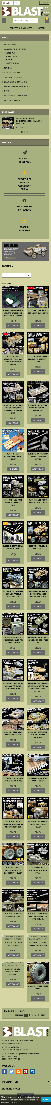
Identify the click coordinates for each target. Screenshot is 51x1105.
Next (44, 1015)
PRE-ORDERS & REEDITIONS (15, 96)
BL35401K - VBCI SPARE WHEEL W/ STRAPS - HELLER (38, 824)
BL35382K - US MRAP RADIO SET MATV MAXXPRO (13, 971)
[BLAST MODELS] (25, 11)
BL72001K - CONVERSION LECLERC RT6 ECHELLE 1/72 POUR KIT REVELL (13, 313)
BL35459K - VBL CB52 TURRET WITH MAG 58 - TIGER (13, 502)
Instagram (32, 1071)
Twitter (11, 1071)
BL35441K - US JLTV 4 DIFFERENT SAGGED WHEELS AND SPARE (38, 594)
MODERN (8, 60)
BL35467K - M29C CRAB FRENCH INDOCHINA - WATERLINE (37, 407)
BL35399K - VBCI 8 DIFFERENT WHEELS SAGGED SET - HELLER (13, 870)
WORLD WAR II (11, 56)
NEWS (6, 91)
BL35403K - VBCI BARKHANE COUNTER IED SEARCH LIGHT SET (13, 824)
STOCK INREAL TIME (24, 229)
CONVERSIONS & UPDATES (15, 49)
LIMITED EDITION (12, 63)
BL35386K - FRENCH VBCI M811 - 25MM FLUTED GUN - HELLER (38, 916)
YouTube (25, 1071)
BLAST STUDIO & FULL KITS (15, 82)
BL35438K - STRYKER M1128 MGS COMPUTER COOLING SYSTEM (13, 640)
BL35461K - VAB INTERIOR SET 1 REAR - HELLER (13, 456)
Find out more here (8, 1102)
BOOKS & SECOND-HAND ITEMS (17, 86)
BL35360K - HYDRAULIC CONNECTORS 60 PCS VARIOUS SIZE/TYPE (29, 121)
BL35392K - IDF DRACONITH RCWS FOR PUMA (38, 870)
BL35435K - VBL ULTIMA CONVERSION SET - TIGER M (37, 640)
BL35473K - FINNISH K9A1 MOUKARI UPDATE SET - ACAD (37, 359)
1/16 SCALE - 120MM (13, 77)
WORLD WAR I (10, 53)
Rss (18, 1071)
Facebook (4, 1071)
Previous (18, 1015)
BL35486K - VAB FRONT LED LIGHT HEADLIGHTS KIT (38, 313)
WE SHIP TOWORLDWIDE (24, 160)
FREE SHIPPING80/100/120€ (24, 208)
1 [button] (21, 132)
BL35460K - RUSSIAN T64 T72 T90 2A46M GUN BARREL (38, 456)
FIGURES (8, 68)
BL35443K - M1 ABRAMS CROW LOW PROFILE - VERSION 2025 (13, 594)
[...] (22, 1043)
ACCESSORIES (10, 45)
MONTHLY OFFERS (12, 100)
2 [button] (24, 132)
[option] (24, 123)
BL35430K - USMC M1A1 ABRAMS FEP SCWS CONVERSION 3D (13, 686)
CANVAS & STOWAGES (13, 73)
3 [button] (27, 132)
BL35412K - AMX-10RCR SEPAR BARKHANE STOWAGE (37, 734)
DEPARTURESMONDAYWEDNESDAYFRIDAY (24, 184)
